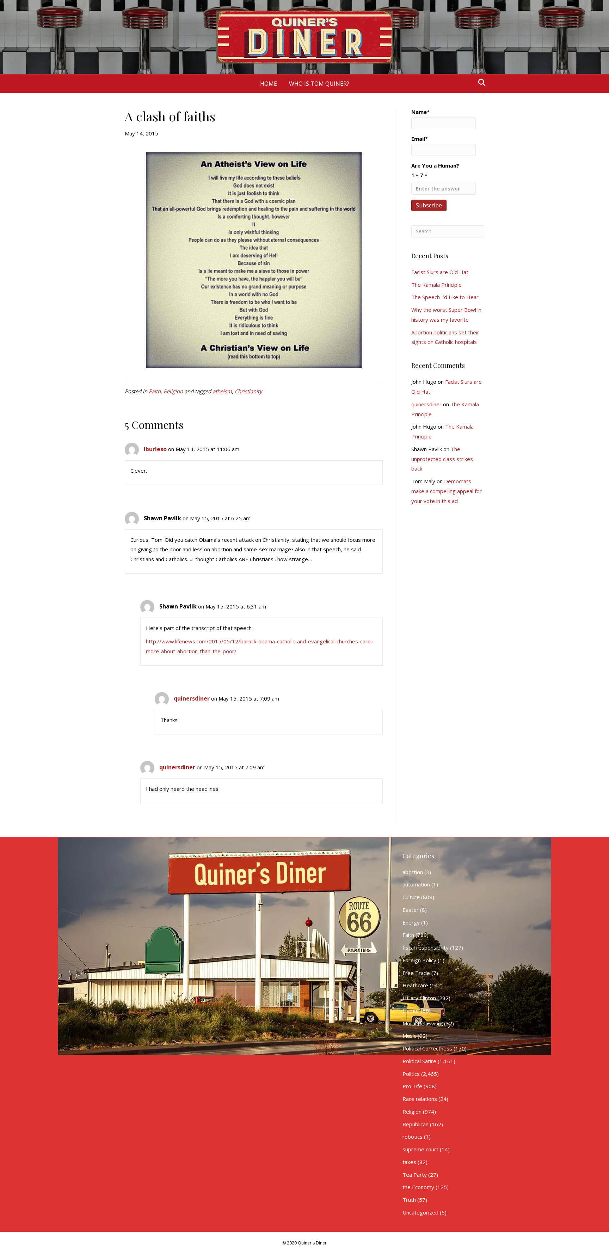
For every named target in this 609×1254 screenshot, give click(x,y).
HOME (268, 83)
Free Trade (416, 972)
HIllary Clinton (419, 997)
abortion (412, 872)
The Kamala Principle (436, 284)
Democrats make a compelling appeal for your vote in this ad (446, 491)
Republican (415, 1124)
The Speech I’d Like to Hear (445, 297)
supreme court (420, 1149)
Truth (409, 1199)
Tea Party (414, 1174)
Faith (155, 391)
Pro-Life (412, 1086)
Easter (410, 909)
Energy (411, 922)
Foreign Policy (419, 960)
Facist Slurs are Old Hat (439, 271)
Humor (410, 1010)
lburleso (155, 449)
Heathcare (415, 985)
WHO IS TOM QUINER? (319, 83)
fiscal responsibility (425, 947)
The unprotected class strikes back (442, 459)
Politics (411, 1073)
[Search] (479, 82)
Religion (173, 391)
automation (416, 884)
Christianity (248, 391)
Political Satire (419, 1061)
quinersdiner (192, 698)
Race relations (419, 1098)
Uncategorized (420, 1212)
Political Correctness (427, 1048)
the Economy (418, 1187)
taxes (409, 1161)
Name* (420, 111)
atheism (222, 391)
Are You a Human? (435, 170)
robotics (412, 1136)
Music (409, 1035)
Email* (419, 138)
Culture (411, 897)
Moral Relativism (422, 1023)
